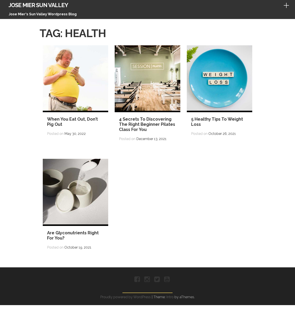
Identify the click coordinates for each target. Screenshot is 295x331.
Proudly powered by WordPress (125, 297)
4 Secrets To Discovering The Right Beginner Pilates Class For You (147, 124)
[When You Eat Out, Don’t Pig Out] (75, 109)
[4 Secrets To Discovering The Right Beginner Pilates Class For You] (147, 109)
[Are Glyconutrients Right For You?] (75, 223)
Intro (170, 297)
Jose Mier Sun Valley (38, 5)
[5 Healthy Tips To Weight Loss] (219, 109)
